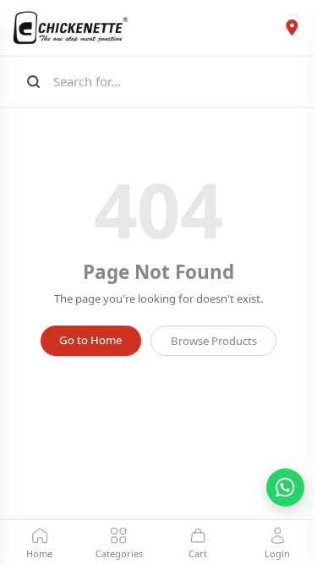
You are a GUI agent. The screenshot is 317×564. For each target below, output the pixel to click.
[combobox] (176, 81)
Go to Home (90, 340)
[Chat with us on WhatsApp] (285, 487)
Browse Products (214, 340)
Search (32, 81)
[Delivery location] (291, 28)
